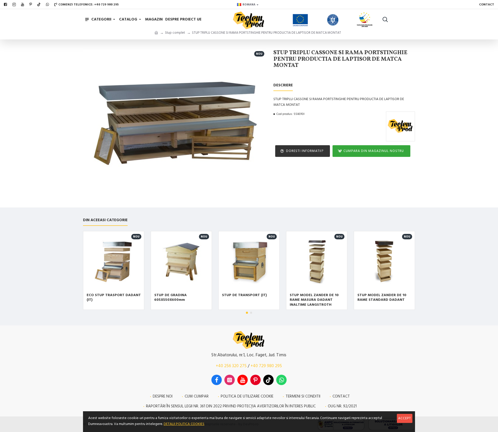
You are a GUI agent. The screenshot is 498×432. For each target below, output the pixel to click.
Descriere (283, 85)
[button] (247, 313)
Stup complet (175, 32)
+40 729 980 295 (266, 366)
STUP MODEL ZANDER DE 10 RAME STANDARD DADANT (381, 297)
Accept (404, 418)
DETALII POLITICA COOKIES (184, 424)
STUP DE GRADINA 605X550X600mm (170, 297)
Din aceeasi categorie (105, 220)
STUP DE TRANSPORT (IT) (244, 295)
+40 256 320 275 (231, 366)
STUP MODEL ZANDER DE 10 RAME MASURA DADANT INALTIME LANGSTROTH (314, 300)
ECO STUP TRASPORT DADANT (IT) (114, 297)
